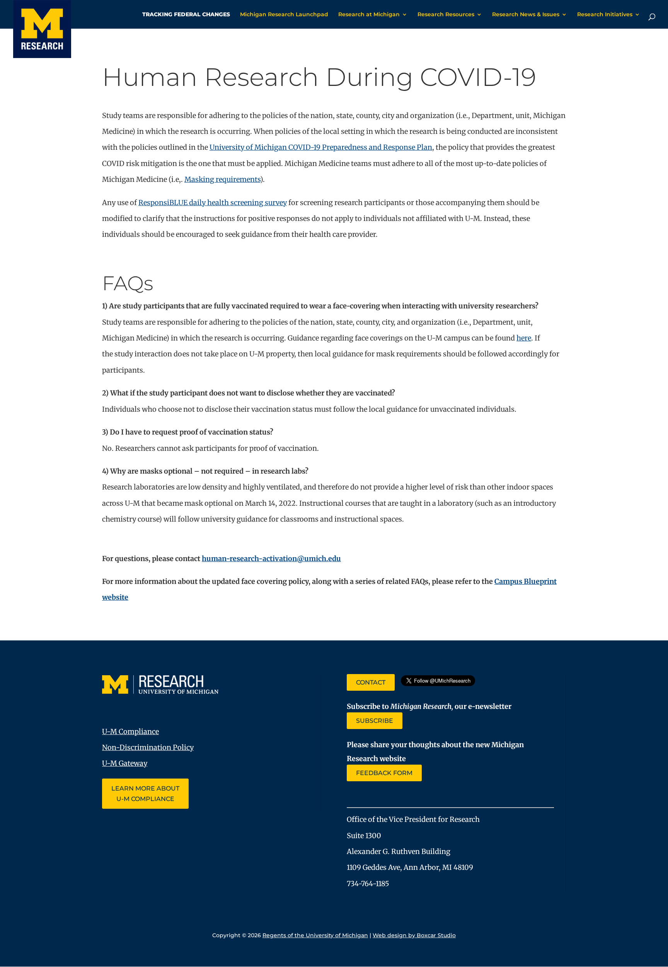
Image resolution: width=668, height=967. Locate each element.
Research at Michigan (369, 15)
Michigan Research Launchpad (284, 15)
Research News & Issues (525, 15)
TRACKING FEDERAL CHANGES (186, 15)
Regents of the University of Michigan (315, 935)
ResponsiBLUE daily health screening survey (212, 202)
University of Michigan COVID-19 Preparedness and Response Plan (321, 147)
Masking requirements (222, 179)
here (523, 338)
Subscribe (374, 720)
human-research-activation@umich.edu (271, 558)
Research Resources (446, 15)
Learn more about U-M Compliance (145, 794)
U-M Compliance (130, 731)
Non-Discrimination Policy (148, 747)
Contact (370, 682)
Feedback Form (384, 773)
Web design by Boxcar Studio (414, 935)
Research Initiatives (604, 15)
